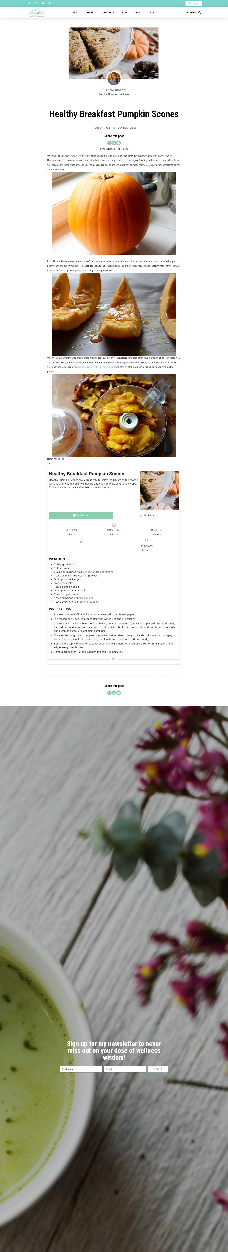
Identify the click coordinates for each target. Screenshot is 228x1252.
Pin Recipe (148, 515)
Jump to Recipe (107, 149)
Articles (106, 12)
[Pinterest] (49, 3)
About (76, 12)
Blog (124, 12)
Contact (152, 12)
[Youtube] (43, 3)
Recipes (91, 12)
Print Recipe (122, 149)
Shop (137, 12)
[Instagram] (36, 3)
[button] (199, 12)
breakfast (122, 128)
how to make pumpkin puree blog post (96, 367)
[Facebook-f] (29, 3)
